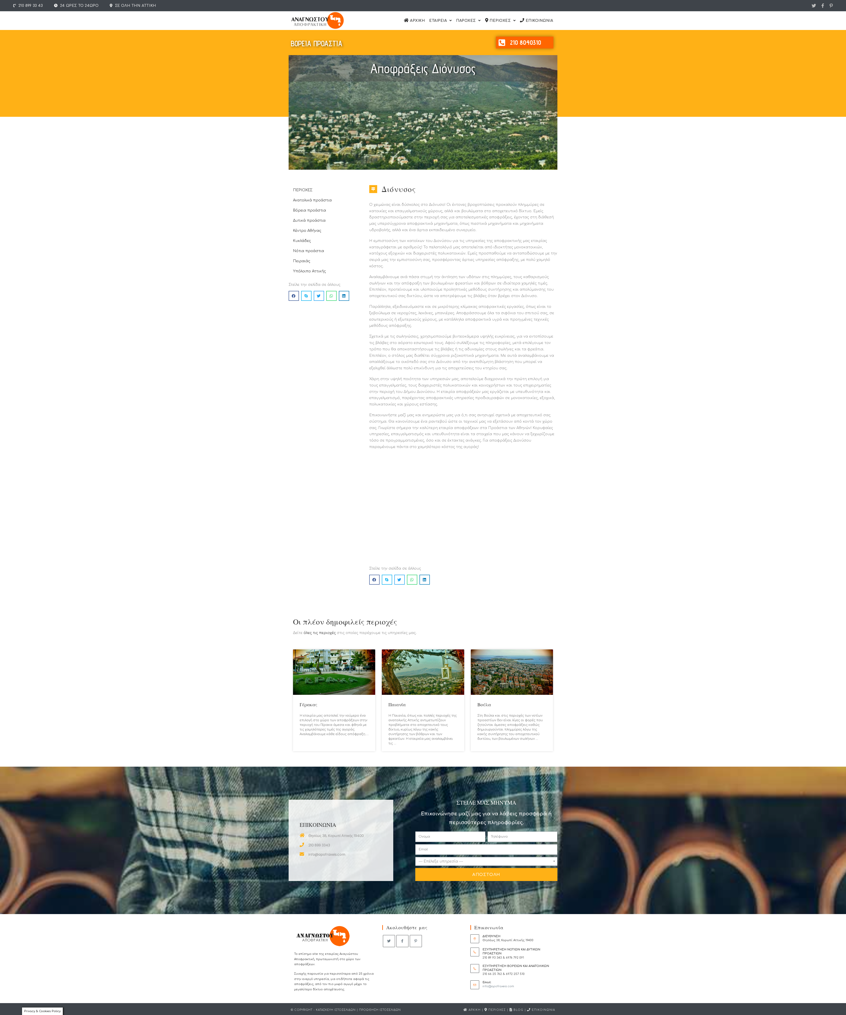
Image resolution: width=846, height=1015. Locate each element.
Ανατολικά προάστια (312, 200)
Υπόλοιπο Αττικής (309, 271)
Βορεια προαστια (316, 43)
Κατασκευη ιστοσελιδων (336, 1009)
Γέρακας (308, 704)
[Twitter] (814, 6)
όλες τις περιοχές (320, 633)
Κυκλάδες (302, 241)
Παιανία (397, 704)
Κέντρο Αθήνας (307, 231)
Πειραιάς (301, 261)
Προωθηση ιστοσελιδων (380, 1009)
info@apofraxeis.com (498, 986)
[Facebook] (823, 6)
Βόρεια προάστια (309, 210)
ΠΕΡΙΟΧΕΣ (302, 190)
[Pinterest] (830, 6)
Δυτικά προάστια (309, 221)
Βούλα (484, 704)
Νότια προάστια (308, 251)
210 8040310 (525, 42)
